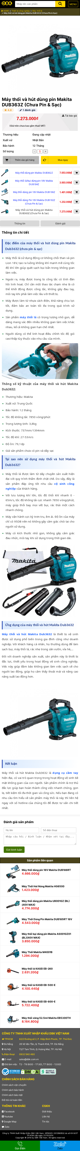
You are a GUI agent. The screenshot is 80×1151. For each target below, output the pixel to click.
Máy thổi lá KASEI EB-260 (37, 968)
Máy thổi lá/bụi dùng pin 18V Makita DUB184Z (34, 182)
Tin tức (45, 1121)
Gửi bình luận (14, 849)
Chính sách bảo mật (12, 1095)
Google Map (9, 1121)
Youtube (8, 1116)
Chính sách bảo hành (13, 1090)
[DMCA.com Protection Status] (30, 1071)
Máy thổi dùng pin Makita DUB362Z (34, 172)
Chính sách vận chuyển (14, 1085)
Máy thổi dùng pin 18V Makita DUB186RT (46, 869)
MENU (73, 4)
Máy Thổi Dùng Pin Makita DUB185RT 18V (47, 919)
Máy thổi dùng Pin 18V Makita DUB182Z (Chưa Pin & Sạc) (34, 202)
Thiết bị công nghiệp (21, 11)
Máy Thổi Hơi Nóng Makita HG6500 (43, 886)
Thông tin (19, 223)
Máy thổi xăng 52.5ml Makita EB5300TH (46, 1017)
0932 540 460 (27, 1054)
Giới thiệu (47, 1111)
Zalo (6, 1126)
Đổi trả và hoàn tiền (12, 1100)
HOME (6, 11)
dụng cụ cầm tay (65, 773)
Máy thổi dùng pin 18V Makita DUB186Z (34, 192)
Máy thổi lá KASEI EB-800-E (38, 1001)
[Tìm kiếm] (60, 3)
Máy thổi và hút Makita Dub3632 (27, 634)
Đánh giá (60, 223)
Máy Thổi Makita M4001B (37, 952)
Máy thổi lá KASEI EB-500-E (38, 985)
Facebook (9, 1111)
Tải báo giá (70, 115)
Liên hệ (46, 1116)
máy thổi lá (28, 317)
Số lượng (8, 151)
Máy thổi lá (37, 11)
